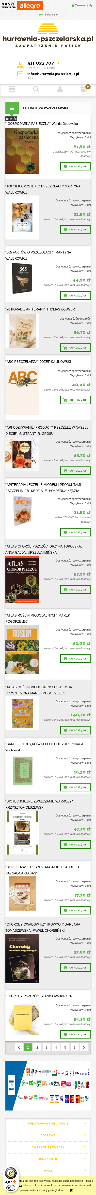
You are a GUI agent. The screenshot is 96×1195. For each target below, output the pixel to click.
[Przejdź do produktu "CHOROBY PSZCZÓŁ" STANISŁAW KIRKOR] (22, 1017)
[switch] (10, 1188)
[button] (12, 89)
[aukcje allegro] (22, 5)
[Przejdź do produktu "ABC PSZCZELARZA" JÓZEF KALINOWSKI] (22, 390)
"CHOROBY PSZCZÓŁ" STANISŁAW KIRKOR (38, 996)
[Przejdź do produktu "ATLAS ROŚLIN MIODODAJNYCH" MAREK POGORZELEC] (22, 649)
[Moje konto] (60, 89)
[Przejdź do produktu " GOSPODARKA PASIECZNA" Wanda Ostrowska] (22, 150)
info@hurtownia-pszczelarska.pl (53, 73)
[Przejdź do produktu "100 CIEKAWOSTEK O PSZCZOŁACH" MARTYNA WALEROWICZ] (22, 217)
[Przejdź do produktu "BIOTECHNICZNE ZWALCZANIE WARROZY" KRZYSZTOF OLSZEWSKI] (22, 833)
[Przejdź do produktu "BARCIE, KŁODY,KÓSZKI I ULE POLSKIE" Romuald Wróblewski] (22, 770)
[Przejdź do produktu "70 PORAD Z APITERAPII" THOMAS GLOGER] (22, 331)
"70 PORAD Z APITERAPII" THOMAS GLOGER (40, 309)
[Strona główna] (48, 35)
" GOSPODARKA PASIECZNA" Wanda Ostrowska (41, 124)
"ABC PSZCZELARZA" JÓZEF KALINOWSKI (38, 362)
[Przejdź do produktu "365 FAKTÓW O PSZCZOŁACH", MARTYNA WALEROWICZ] (22, 278)
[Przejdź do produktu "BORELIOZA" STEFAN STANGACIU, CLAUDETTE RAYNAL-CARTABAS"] (22, 893)
